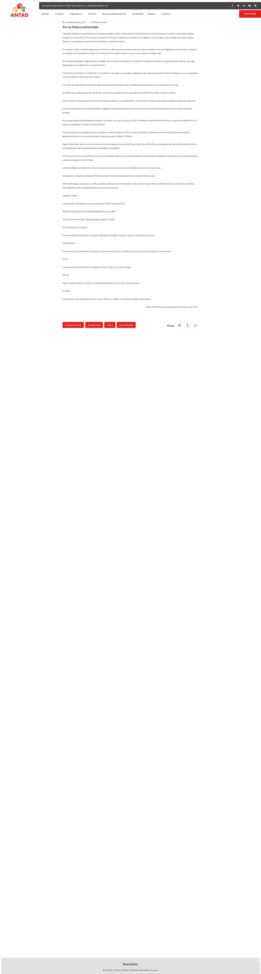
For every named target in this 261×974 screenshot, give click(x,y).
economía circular (73, 325)
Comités (59, 14)
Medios (151, 14)
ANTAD (45, 14)
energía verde (94, 325)
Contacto (166, 14)
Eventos (92, 14)
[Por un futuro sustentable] (179, 325)
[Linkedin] (255, 6)
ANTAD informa (99, 22)
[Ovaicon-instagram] (244, 6)
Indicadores (76, 14)
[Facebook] (238, 6)
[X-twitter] (232, 6)
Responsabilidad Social (114, 14)
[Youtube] (249, 6)
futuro (110, 325)
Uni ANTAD (138, 14)
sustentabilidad (126, 325)
